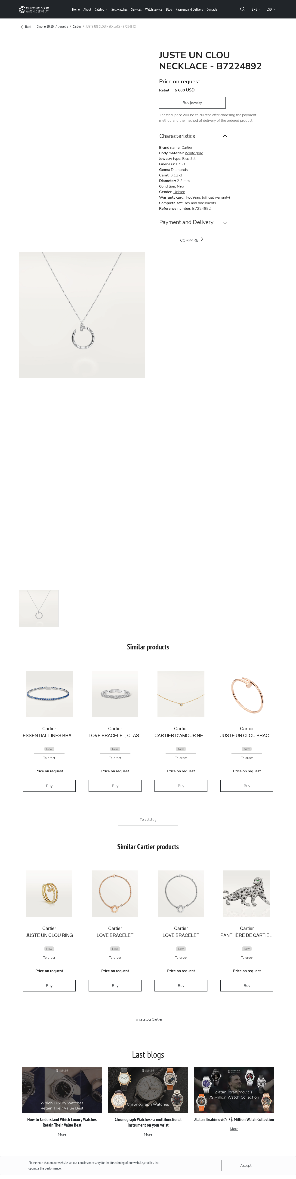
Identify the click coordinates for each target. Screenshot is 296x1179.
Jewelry (63, 26)
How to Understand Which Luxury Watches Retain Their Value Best (62, 1122)
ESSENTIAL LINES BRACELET (49, 735)
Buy (49, 785)
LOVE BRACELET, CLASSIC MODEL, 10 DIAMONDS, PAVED (115, 735)
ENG (255, 9)
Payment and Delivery (189, 9)
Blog (169, 9)
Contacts (212, 9)
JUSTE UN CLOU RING (49, 935)
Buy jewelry (192, 102)
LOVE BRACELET (115, 935)
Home (76, 9)
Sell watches (119, 9)
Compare (189, 240)
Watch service (153, 9)
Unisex (179, 191)
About (87, 9)
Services (136, 9)
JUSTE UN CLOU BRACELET (246, 735)
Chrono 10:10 (45, 26)
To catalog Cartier (148, 1019)
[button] (242, 9)
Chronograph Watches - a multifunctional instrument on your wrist (148, 1122)
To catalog (148, 819)
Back (28, 26)
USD (269, 9)
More (62, 1134)
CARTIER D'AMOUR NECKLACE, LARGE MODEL (180, 735)
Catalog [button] (100, 9)
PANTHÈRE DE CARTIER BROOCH (246, 935)
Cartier (77, 26)
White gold (194, 153)
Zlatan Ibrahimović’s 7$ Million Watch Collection (234, 1119)
